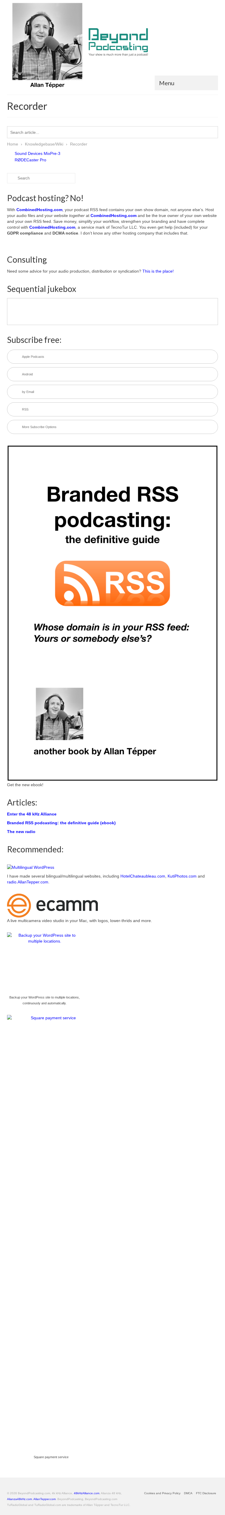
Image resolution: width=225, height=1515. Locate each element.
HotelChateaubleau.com (142, 876)
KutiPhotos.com (182, 876)
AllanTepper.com (44, 1499)
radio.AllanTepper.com (27, 882)
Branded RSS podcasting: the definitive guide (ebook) (61, 822)
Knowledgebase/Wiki (44, 144)
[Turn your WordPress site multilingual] (30, 866)
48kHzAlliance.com (86, 1493)
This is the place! (158, 271)
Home (12, 144)
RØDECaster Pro (30, 160)
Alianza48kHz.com (19, 1499)
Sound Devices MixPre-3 (37, 153)
